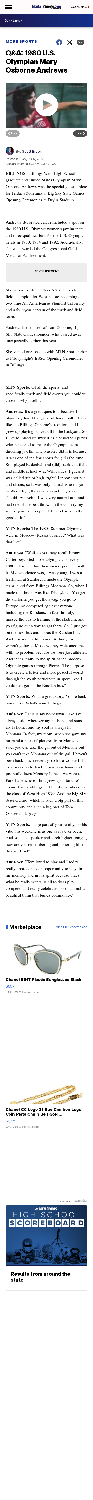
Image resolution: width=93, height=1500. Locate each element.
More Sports (21, 41)
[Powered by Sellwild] (80, 1201)
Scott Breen (32, 151)
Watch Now (79, 7)
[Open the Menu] (8, 7)
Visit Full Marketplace (71, 927)
